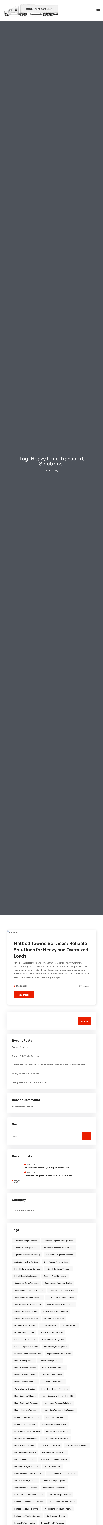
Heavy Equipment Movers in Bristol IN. (57, 1396)
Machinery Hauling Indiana (25, 1452)
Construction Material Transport (27, 1297)
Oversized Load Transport (54, 1487)
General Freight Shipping (24, 1389)
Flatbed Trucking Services (25, 1367)
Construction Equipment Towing (58, 1283)
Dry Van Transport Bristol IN (51, 1332)
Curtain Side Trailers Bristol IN (55, 1311)
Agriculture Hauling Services (26, 1262)
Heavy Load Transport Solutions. (57, 1403)
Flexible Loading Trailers (52, 1375)
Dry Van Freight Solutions (24, 1325)
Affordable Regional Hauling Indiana (58, 1240)
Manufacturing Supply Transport (54, 1459)
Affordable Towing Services (26, 1248)
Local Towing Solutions (24, 1445)
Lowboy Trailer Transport (76, 1445)
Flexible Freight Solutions (24, 1375)
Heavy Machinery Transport (25, 1073)
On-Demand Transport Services (62, 1473)
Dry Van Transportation (24, 1332)
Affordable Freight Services (25, 1240)
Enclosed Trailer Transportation (27, 1353)
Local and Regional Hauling (25, 1438)
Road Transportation (25, 1210)
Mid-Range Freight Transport (26, 1466)
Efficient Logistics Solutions (26, 1346)
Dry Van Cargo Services (54, 1318)
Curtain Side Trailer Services (25, 1056)
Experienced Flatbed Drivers (59, 1353)
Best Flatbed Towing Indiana (56, 1262)
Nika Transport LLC (53, 1466)
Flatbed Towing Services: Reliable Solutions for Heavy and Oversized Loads (48, 1064)
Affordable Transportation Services (58, 1248)
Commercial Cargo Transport (26, 1283)
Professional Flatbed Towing (26, 1509)
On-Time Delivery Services (25, 1480)
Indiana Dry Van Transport (25, 1424)
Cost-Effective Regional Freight (27, 1304)
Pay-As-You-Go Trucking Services (28, 1494)
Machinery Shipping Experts (53, 1452)
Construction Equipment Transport (29, 1290)
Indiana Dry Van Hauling (55, 1417)
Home (47, 470)
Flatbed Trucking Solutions (53, 1367)
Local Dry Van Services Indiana (55, 1438)
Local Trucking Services (50, 1445)
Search (84, 1021)
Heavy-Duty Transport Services (54, 1389)
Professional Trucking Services (27, 1516)
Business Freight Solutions (55, 1276)
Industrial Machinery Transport (27, 1431)
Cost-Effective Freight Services (61, 1297)
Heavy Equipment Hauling (25, 1396)
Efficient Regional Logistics (55, 1346)
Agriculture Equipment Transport (59, 1255)
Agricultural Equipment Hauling (27, 1255)
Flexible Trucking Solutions (25, 1382)
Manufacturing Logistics (24, 1459)
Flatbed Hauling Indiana (24, 1360)
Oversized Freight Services (25, 1487)
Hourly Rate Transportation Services (29, 1082)
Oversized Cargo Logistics (54, 1480)
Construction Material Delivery (62, 1290)
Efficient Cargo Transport (25, 1339)
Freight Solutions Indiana (53, 1382)
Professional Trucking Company (58, 1509)
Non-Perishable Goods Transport (28, 1473)
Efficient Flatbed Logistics (53, 1339)
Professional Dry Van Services (62, 1502)
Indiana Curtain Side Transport (27, 1417)
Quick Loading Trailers (56, 1516)
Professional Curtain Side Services (28, 1502)
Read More (24, 994)
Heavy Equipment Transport (26, 1403)
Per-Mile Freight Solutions (60, 1494)
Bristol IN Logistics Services (26, 1276)
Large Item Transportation (57, 1431)
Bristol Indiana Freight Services (27, 1269)
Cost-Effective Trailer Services (60, 1304)
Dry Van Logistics (49, 1325)
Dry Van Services (20, 1047)
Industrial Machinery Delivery (54, 1424)
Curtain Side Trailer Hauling (25, 1311)
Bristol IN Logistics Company (58, 1269)
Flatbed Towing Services (50, 1360)
